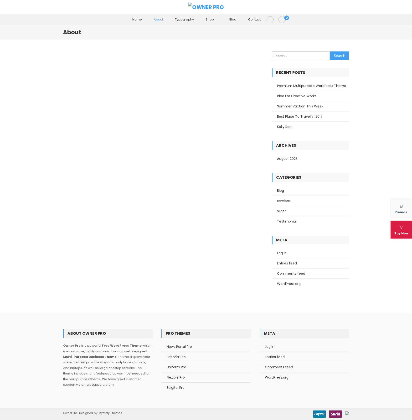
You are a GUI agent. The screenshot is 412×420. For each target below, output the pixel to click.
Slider (281, 211)
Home (137, 19)
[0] (282, 19)
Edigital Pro (176, 387)
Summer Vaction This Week (300, 106)
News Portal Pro (179, 346)
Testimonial (287, 221)
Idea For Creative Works (296, 96)
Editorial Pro (176, 356)
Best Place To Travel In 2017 (300, 116)
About (158, 19)
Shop (210, 19)
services (284, 200)
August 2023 (287, 158)
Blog (232, 19)
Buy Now (401, 233)
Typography (184, 19)
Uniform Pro (176, 367)
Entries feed (287, 263)
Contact (254, 19)
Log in (282, 253)
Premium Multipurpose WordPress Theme (311, 85)
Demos (401, 212)
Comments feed (291, 273)
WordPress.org (289, 283)
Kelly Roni (284, 126)
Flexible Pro (176, 377)
